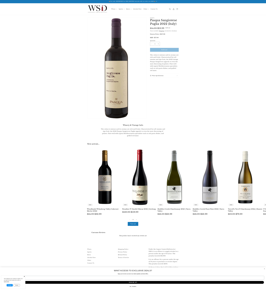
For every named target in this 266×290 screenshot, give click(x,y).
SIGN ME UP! (133, 282)
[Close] (24, 276)
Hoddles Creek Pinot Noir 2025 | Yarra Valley (208, 210)
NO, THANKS (133, 286)
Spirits (89, 252)
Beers (89, 254)
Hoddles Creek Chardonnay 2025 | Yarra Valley (174, 210)
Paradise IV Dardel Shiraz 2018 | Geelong (139, 209)
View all (133, 224)
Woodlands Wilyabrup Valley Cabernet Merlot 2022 (103, 210)
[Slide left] (129, 219)
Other (89, 260)
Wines (89, 249)
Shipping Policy (123, 249)
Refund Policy (122, 254)
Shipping (161, 31)
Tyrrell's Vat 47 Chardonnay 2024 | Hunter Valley (245, 210)
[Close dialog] (264, 269)
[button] (114, 9)
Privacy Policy (122, 252)
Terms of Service (123, 257)
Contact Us (90, 263)
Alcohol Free (91, 257)
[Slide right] (136, 219)
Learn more (6, 281)
